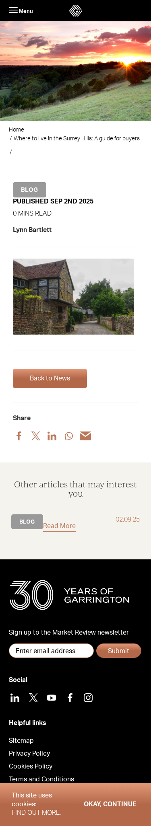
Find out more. (36, 813)
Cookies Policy (30, 766)
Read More (59, 526)
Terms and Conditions (41, 779)
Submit (118, 651)
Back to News (50, 378)
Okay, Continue (110, 804)
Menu (25, 11)
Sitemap (21, 741)
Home (16, 130)
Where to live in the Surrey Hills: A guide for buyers (77, 139)
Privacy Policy (29, 753)
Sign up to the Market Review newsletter (69, 632)
